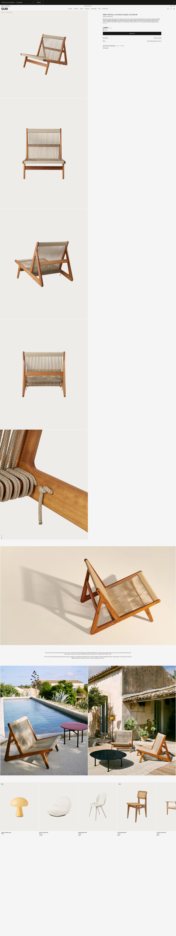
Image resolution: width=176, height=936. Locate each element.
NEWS (99, 8)
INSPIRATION (105, 8)
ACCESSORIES (94, 8)
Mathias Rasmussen (109, 16)
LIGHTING (76, 8)
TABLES (81, 8)
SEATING (70, 8)
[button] (174, 8)
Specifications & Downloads (109, 45)
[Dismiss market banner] (174, 2)
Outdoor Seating (9, 12)
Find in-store (105, 48)
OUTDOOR (87, 8)
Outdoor (2, 12)
